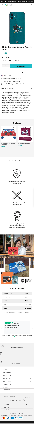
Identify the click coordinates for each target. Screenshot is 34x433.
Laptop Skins (7, 381)
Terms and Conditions (20, 72)
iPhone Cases (7, 375)
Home (7, 8)
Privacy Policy (20, 415)
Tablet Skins (7, 384)
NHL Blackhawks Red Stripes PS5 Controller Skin (10, 144)
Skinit (8, 5)
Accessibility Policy (5, 415)
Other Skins (6, 390)
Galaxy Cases (7, 378)
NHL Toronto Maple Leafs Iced (26, 143)
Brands (5, 387)
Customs (5, 370)
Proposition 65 (13, 415)
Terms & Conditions (28, 415)
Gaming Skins (7, 372)
